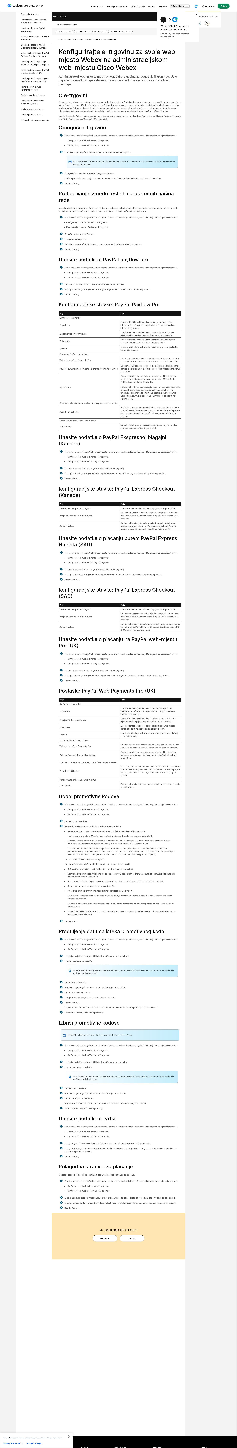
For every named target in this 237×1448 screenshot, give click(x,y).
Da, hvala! (104, 1238)
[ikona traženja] (172, 6)
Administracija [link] (138, 6)
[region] (36, 1440)
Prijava (224, 6)
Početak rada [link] (97, 6)
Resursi (161, 6)
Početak (56, 16)
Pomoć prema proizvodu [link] (117, 6)
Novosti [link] (151, 6)
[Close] (69, 1436)
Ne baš (132, 1238)
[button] (196, 6)
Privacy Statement (11, 1443)
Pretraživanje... (179, 6)
